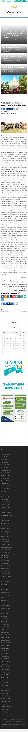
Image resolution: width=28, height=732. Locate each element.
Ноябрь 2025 (4, 478)
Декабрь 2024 (4, 507)
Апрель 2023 (4, 560)
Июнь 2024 (4, 523)
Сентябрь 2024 (5, 515)
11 (7, 342)
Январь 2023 (4, 568)
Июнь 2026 (4, 459)
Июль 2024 (4, 520)
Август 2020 (4, 645)
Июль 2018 (4, 712)
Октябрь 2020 (4, 640)
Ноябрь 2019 (4, 669)
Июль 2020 (4, 648)
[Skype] (25, 296)
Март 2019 (4, 690)
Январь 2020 (4, 664)
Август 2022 (4, 581)
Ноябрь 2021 (4, 605)
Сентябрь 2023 (5, 547)
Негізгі (5, 719)
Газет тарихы (12, 719)
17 (4, 345)
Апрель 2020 (4, 656)
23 (23, 345)
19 (10, 345)
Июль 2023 (4, 552)
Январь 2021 (4, 632)
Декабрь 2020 (4, 634)
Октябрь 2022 (4, 576)
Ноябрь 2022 (4, 573)
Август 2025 (4, 486)
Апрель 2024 (4, 528)
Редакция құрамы (18, 721)
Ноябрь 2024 (4, 510)
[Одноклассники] (5, 296)
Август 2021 (4, 613)
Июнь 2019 (4, 682)
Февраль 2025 (4, 502)
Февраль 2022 (4, 597)
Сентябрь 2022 (5, 579)
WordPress (21, 724)
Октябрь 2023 (4, 544)
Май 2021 (3, 621)
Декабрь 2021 (4, 603)
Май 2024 (3, 526)
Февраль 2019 (4, 693)
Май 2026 (3, 462)
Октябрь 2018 (4, 704)
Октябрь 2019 (4, 672)
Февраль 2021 (4, 629)
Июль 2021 (4, 616)
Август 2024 (4, 518)
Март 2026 (4, 467)
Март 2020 (4, 658)
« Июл (2, 353)
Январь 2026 (4, 472)
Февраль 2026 (4, 470)
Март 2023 (4, 563)
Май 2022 (3, 589)
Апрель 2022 (4, 592)
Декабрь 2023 (4, 539)
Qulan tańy (14, 12)
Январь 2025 (4, 504)
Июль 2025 (4, 488)
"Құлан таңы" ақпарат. (8, 39)
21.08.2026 (17, 90)
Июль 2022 (4, 584)
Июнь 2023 (4, 555)
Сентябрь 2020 (5, 642)
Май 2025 (3, 494)
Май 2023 (3, 557)
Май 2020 (3, 653)
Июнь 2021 (4, 619)
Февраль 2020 (4, 661)
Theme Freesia (15, 724)
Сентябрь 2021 (5, 611)
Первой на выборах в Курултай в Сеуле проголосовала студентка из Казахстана (13, 56)
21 (17, 345)
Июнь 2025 (4, 491)
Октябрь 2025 (4, 480)
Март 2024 (4, 531)
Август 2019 (4, 677)
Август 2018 (4, 709)
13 (14, 342)
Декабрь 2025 (4, 475)
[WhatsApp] (22, 296)
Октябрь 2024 (4, 512)
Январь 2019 (4, 696)
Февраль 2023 (4, 565)
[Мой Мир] (8, 296)
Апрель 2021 (4, 624)
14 (17, 342)
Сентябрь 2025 (5, 483)
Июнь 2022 (4, 587)
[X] (11, 296)
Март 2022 (4, 595)
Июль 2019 (4, 680)
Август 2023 (4, 549)
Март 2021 (4, 627)
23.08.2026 (18, 39)
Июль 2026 (4, 456)
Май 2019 (3, 685)
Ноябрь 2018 (4, 701)
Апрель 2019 (4, 688)
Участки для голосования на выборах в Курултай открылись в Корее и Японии (13, 34)
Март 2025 (4, 499)
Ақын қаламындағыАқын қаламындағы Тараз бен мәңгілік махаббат (13, 86)
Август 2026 (4, 454)
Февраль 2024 (4, 534)
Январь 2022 (4, 600)
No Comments (6, 41)
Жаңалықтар (5, 28)
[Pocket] (13, 296)
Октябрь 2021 (4, 608)
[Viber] (19, 296)
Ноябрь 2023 (4, 541)
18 (7, 345)
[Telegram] (2, 299)
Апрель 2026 (4, 464)
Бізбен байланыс (9, 721)
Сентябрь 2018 (5, 706)
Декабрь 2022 (4, 571)
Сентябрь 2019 (5, 674)
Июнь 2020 (4, 650)
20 (14, 345)
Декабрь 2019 (4, 666)
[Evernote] (16, 296)
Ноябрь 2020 (4, 637)
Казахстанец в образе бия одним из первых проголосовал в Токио (14, 47)
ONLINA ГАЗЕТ (20, 719)
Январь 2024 (4, 536)
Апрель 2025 (4, 496)
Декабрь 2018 (4, 698)
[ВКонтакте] (2, 296)
